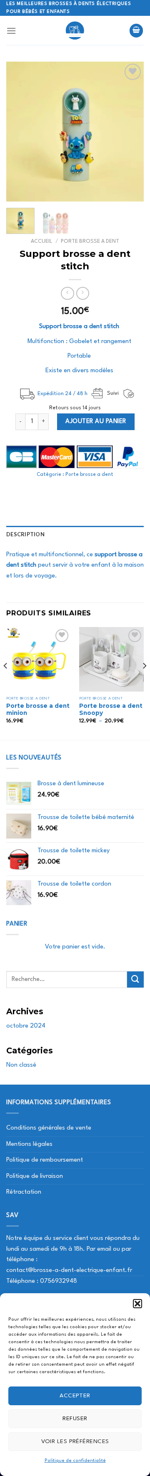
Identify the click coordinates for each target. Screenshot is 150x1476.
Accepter (75, 1396)
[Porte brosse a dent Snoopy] (111, 659)
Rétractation (23, 1192)
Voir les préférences (75, 1441)
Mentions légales (29, 1144)
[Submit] (135, 979)
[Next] (130, 132)
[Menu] (11, 30)
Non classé (21, 1065)
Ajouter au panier (95, 421)
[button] (137, 1303)
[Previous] (19, 132)
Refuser (74, 1418)
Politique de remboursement (44, 1160)
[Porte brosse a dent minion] (38, 659)
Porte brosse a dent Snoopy (110, 709)
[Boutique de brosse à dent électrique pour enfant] (75, 30)
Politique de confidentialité (75, 1461)
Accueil (41, 241)
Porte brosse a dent (90, 241)
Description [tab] (25, 534)
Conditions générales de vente (48, 1128)
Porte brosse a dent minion (38, 709)
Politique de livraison (34, 1176)
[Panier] (136, 30)
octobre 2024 (25, 1026)
